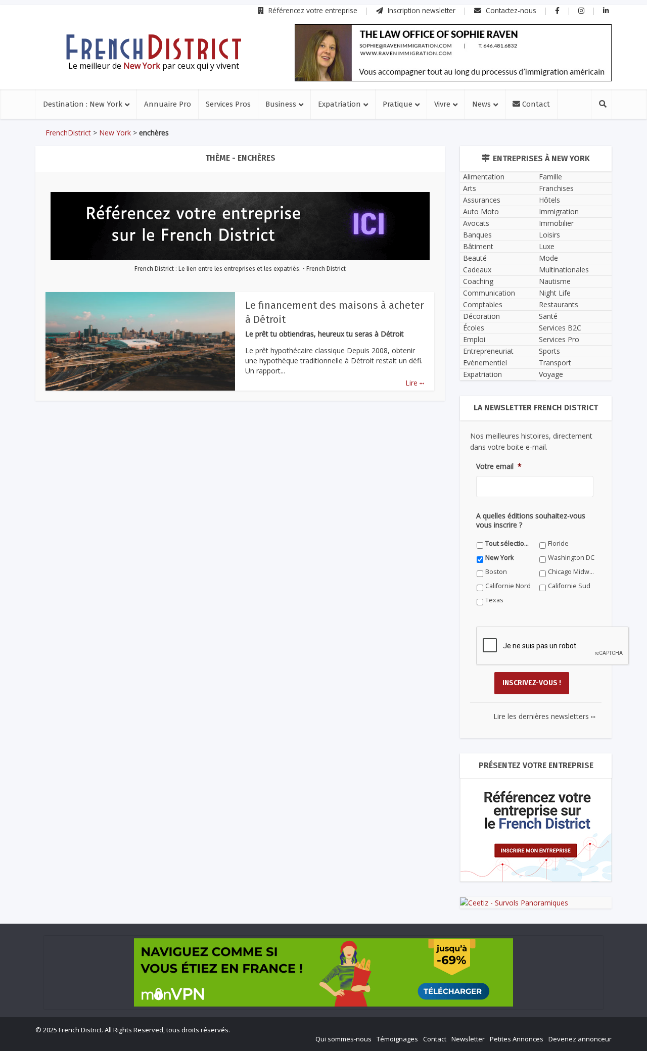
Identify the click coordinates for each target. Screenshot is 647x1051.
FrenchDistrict (68, 132)
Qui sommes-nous (343, 1038)
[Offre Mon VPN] (323, 972)
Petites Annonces (516, 1038)
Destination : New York (82, 104)
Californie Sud (569, 586)
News (481, 104)
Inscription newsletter (420, 10)
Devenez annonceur (580, 1038)
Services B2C (560, 327)
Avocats (476, 223)
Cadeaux (477, 269)
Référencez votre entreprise (311, 10)
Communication (489, 293)
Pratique (397, 104)
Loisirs (549, 235)
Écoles (473, 327)
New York (115, 132)
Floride (558, 543)
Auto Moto (481, 211)
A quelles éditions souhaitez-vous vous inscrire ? (530, 520)
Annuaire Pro (167, 104)
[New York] (154, 47)
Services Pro (559, 339)
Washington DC (571, 557)
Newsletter (468, 1038)
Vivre (442, 104)
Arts (469, 188)
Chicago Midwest (571, 571)
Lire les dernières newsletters (544, 716)
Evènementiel (485, 362)
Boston (496, 571)
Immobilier (556, 223)
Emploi (474, 339)
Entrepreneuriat (488, 351)
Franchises (556, 188)
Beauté (475, 258)
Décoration (481, 316)
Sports (549, 351)
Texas (494, 600)
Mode (548, 258)
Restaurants (558, 304)
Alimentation (483, 176)
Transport (555, 362)
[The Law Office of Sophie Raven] (453, 52)
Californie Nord (508, 586)
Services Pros (228, 104)
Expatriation (339, 104)
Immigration (559, 211)
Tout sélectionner (508, 543)
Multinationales (564, 269)
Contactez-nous (510, 10)
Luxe (546, 246)
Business (280, 104)
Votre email (499, 466)
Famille (550, 176)
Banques (477, 235)
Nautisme (555, 281)
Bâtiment (478, 246)
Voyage (551, 374)
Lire (414, 383)
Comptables (482, 304)
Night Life (555, 293)
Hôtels (549, 200)
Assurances (481, 200)
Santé (548, 316)
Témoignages (397, 1038)
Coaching (478, 281)
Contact (535, 104)
